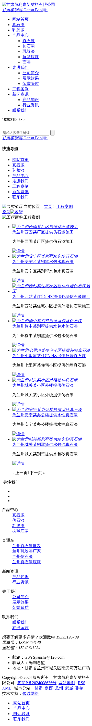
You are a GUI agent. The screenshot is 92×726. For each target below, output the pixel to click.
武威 (69, 688)
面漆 (26, 62)
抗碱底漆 (30, 57)
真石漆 (28, 41)
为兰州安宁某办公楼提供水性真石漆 (45, 415)
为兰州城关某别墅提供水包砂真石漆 (45, 444)
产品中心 (20, 175)
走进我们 (20, 181)
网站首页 (20, 159)
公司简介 (30, 73)
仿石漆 (28, 46)
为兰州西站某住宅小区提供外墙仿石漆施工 (51, 296)
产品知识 (30, 99)
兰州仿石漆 (22, 556)
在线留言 (20, 627)
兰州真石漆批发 (26, 546)
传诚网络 (30, 693)
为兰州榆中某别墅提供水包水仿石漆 (45, 326)
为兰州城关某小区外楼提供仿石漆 (43, 385)
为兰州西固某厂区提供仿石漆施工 (43, 232)
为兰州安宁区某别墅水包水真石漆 (43, 261)
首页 (48, 206)
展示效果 (30, 78)
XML (6, 688)
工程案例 (20, 186)
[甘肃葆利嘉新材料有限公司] (28, 4)
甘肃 (38, 688)
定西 (49, 688)
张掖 (79, 688)
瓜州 (59, 688)
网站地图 (67, 683)
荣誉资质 (30, 83)
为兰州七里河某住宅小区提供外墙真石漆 (49, 356)
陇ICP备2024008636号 (36, 683)
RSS (81, 683)
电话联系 (21, 713)
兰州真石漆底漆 (26, 562)
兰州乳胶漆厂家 (26, 551)
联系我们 (20, 197)
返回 (6, 212)
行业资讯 (30, 105)
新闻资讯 (20, 192)
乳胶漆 (28, 51)
